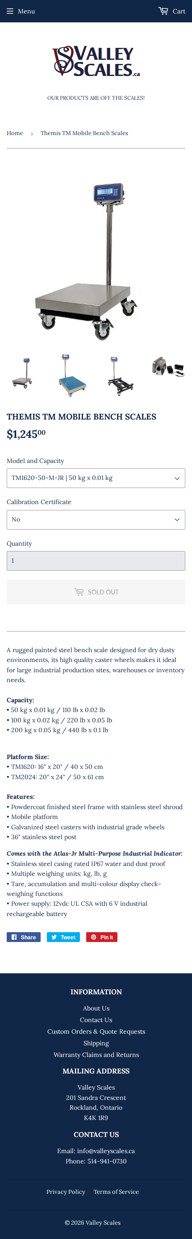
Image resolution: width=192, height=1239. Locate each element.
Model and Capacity (35, 461)
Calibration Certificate (39, 502)
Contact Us (96, 1020)
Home (15, 133)
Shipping (96, 1043)
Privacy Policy (65, 1192)
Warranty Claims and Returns (96, 1055)
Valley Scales (103, 1222)
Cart (178, 11)
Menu (26, 11)
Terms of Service (116, 1192)
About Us (96, 1008)
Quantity (19, 543)
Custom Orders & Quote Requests (96, 1031)
